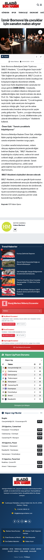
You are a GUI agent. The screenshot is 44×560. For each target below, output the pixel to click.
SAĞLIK (32, 549)
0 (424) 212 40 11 (9, 335)
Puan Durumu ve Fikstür (13, 537)
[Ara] (38, 5)
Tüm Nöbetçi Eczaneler (22, 347)
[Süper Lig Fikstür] (41, 413)
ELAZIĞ (10, 551)
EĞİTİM (38, 549)
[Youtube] (25, 521)
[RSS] (29, 521)
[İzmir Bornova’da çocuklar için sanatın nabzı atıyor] (22, 41)
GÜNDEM (5, 13)
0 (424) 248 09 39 (9, 324)
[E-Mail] (15, 229)
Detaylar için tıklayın (22, 405)
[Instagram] (22, 521)
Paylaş (6, 56)
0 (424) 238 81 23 (23, 509)
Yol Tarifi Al (22, 324)
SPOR (14, 13)
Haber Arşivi (29, 541)
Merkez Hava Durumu (13, 531)
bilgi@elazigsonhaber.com (23, 513)
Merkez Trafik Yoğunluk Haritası (32, 532)
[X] (18, 521)
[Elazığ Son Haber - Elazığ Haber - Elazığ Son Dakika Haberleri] (10, 5)
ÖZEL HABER (24, 551)
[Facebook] (14, 521)
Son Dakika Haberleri (12, 541)
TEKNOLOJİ (22, 13)
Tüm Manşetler (30, 537)
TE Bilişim (27, 557)
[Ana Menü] (41, 5)
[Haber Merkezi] (7, 227)
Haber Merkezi (14, 61)
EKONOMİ (34, 13)
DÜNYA (16, 551)
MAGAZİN (32, 551)
